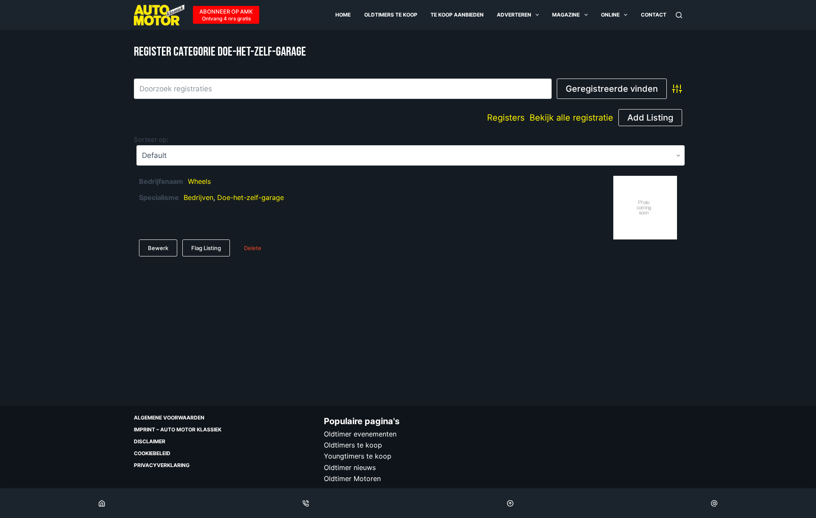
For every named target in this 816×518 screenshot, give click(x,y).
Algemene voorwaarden (169, 417)
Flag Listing (206, 248)
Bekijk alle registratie (571, 118)
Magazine (566, 14)
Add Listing (650, 118)
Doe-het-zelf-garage (250, 197)
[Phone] (306, 503)
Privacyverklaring (162, 465)
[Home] (102, 503)
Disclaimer (149, 441)
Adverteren (514, 14)
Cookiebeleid (152, 453)
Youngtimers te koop (357, 456)
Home (343, 14)
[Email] (714, 503)
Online (610, 14)
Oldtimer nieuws (350, 467)
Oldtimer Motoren (352, 478)
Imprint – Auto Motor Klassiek (177, 429)
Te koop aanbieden (457, 14)
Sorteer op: (151, 139)
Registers (505, 118)
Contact (653, 14)
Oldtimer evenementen (360, 434)
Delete (252, 248)
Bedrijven (198, 197)
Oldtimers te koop (390, 14)
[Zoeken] (679, 15)
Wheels (199, 181)
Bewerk (158, 248)
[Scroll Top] (510, 503)
